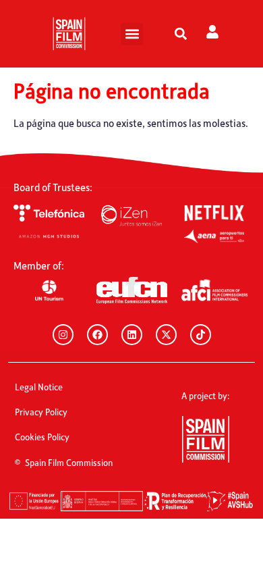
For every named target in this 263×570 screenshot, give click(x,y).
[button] (132, 34)
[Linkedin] (131, 334)
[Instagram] (63, 334)
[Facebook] (97, 334)
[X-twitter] (166, 334)
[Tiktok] (200, 334)
